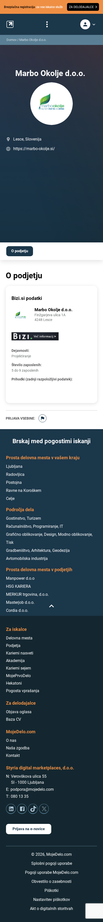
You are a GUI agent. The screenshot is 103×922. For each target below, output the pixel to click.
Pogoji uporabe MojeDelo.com (51, 872)
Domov (11, 40)
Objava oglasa (19, 711)
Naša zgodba (18, 748)
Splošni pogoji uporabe (51, 863)
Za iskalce (16, 629)
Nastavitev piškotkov (51, 899)
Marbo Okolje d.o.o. (32, 40)
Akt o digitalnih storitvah (51, 908)
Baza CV (13, 719)
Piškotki (51, 890)
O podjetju (19, 251)
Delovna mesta (19, 638)
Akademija (15, 660)
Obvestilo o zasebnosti (52, 881)
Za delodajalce (21, 703)
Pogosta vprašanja (22, 690)
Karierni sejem (18, 668)
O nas (11, 740)
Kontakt (13, 755)
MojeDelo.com (21, 731)
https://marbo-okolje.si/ (34, 148)
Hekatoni (14, 683)
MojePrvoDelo (18, 675)
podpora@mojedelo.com (32, 789)
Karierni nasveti (19, 653)
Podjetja (13, 645)
